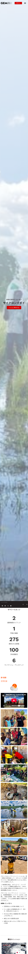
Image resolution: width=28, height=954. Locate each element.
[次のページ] (26, 604)
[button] (2, 606)
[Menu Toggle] (25, 3)
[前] (23, 604)
